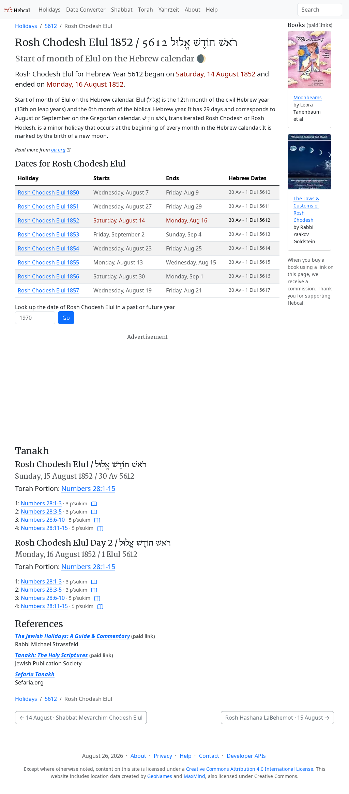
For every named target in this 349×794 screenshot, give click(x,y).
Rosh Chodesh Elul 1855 (48, 262)
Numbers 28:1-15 (88, 488)
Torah (145, 9)
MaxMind (194, 776)
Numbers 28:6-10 (43, 519)
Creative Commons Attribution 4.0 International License (249, 769)
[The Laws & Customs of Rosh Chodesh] (309, 162)
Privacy (163, 756)
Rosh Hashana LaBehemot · (277, 717)
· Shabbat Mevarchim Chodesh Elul (80, 717)
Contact (209, 756)
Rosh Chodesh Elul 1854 (48, 248)
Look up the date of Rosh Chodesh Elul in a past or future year (95, 307)
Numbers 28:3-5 (41, 511)
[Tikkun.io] (94, 503)
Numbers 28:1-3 (41, 503)
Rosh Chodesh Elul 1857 (48, 290)
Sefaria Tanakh (35, 674)
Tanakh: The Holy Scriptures (51, 655)
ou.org (58, 149)
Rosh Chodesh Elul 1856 (48, 276)
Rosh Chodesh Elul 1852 (48, 220)
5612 (51, 26)
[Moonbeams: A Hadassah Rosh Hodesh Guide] (309, 59)
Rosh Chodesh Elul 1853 (48, 234)
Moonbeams (307, 97)
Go (66, 317)
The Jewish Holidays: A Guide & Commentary (72, 636)
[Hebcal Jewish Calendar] (17, 9)
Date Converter (86, 9)
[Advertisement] (147, 389)
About (192, 9)
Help (212, 9)
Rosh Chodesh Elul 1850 (48, 192)
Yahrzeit (168, 9)
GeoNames (159, 776)
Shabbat (122, 9)
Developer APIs (246, 756)
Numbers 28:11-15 (44, 528)
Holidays (50, 9)
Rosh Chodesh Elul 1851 (48, 206)
